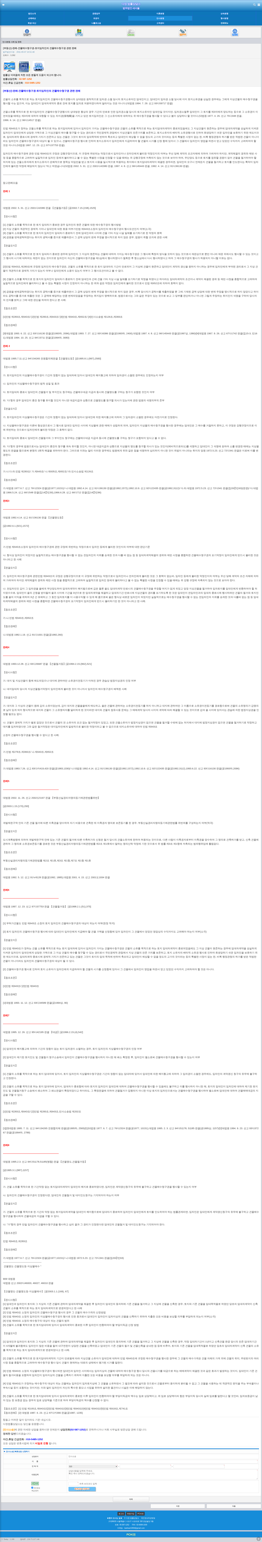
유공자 (96, 18)
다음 (234, 1506)
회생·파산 (32, 23)
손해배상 (32, 18)
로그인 (121, 1514)
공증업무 (96, 13)
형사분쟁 (224, 18)
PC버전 (141, 1514)
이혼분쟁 (160, 13)
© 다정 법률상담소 (131, 1518)
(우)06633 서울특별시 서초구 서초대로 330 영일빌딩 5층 (131, 1521)
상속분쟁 (224, 13)
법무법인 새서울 (131, 8)
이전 (177, 1506)
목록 (131, 1499)
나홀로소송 (96, 23)
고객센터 (160, 23)
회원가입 (130, 1514)
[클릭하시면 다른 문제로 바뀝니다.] (35, 1483)
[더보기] (259, 18)
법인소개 (32, 13)
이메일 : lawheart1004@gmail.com (131, 1528)
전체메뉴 (224, 23)
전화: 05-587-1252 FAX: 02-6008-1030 (131, 1525)
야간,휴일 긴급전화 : (21, 83)
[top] (259, 1539)
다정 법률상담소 (131, 3)
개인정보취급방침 (148, 1518)
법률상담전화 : (17, 79)
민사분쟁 (160, 18)
